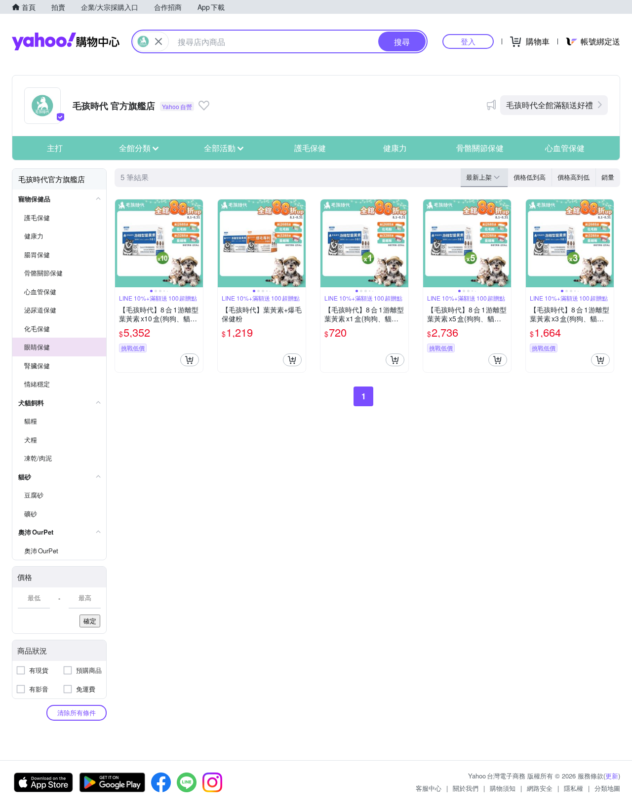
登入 (468, 41)
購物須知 (502, 788)
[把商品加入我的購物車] (189, 359)
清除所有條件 (76, 712)
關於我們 (465, 788)
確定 (89, 620)
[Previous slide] (121, 243)
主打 (55, 148)
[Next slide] (196, 243)
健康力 (395, 148)
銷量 (607, 177)
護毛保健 (310, 148)
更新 (611, 775)
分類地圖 (607, 788)
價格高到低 (573, 177)
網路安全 (540, 788)
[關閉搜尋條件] (158, 41)
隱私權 (573, 788)
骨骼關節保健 (480, 148)
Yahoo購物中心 (65, 41)
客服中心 (428, 788)
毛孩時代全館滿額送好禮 (549, 105)
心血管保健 (565, 148)
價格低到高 (530, 177)
